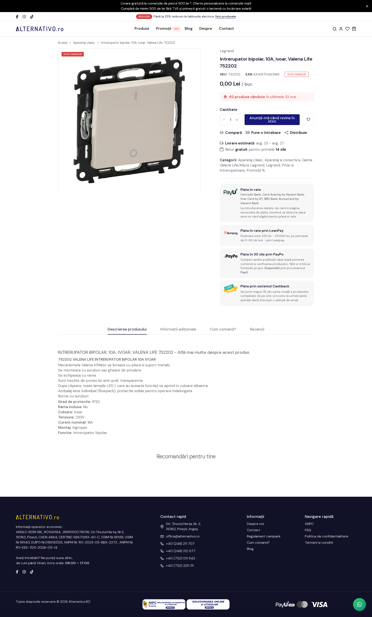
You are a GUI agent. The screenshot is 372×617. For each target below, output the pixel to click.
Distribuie (298, 132)
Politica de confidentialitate (326, 536)
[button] (359, 604)
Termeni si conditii (319, 542)
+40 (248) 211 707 (180, 543)
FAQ (308, 530)
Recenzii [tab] (257, 329)
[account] (341, 29)
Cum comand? (258, 542)
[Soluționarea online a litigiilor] (208, 604)
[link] (191, 57)
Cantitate (228, 109)
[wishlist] (347, 29)
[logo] (39, 28)
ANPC (309, 523)
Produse (142, 28)
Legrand (227, 51)
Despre (205, 28)
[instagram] (24, 571)
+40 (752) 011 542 (180, 558)
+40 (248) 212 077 (180, 551)
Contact (226, 28)
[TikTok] (31, 17)
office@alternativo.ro (183, 536)
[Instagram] (24, 17)
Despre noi (255, 523)
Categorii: (228, 160)
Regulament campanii (263, 536)
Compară (233, 132)
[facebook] (17, 571)
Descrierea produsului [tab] (127, 329)
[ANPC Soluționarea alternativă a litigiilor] (164, 604)
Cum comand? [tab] (223, 329)
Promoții (163, 28)
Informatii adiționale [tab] (178, 329)
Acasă (62, 43)
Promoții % (255, 170)
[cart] (354, 29)
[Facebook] (17, 17)
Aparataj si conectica (282, 160)
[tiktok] (31, 571)
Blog (188, 28)
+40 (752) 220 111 (180, 565)
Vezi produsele (225, 16)
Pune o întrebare (266, 132)
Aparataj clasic (84, 43)
